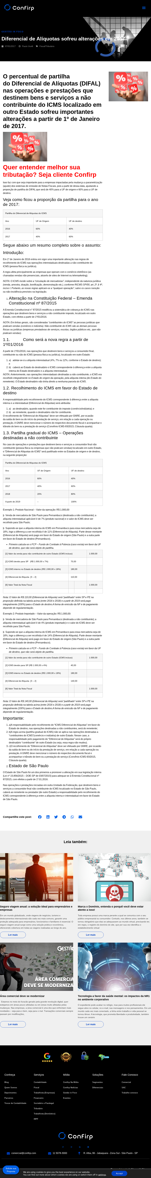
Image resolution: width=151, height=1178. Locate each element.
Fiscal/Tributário (47, 46)
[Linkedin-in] (80, 1147)
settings (102, 1174)
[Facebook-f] (63, 1147)
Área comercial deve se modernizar (22, 996)
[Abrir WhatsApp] (143, 1170)
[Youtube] (88, 1147)
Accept (119, 1173)
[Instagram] (71, 1147)
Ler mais (13, 935)
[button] (144, 8)
